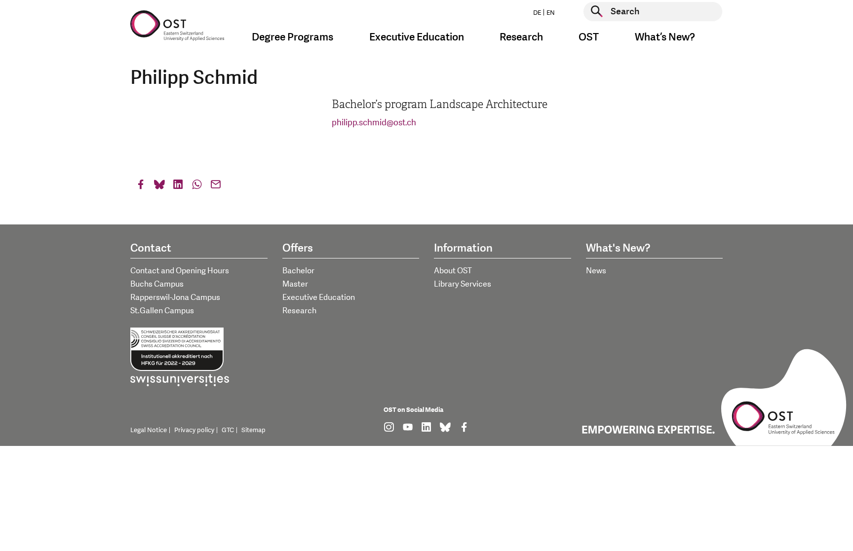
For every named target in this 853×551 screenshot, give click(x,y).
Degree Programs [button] (292, 37)
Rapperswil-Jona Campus (175, 297)
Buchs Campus (157, 284)
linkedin (178, 187)
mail (215, 187)
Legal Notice (148, 430)
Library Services (462, 284)
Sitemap (253, 430)
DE (537, 12)
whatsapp (197, 187)
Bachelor (298, 270)
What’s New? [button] (665, 37)
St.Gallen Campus (162, 310)
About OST (453, 270)
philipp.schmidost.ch (374, 122)
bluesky (159, 187)
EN (550, 12)
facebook (140, 187)
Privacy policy (194, 430)
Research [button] (521, 37)
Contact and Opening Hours (179, 270)
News (596, 270)
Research (299, 310)
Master (295, 284)
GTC (228, 430)
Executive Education (318, 297)
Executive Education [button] (416, 37)
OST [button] (589, 37)
